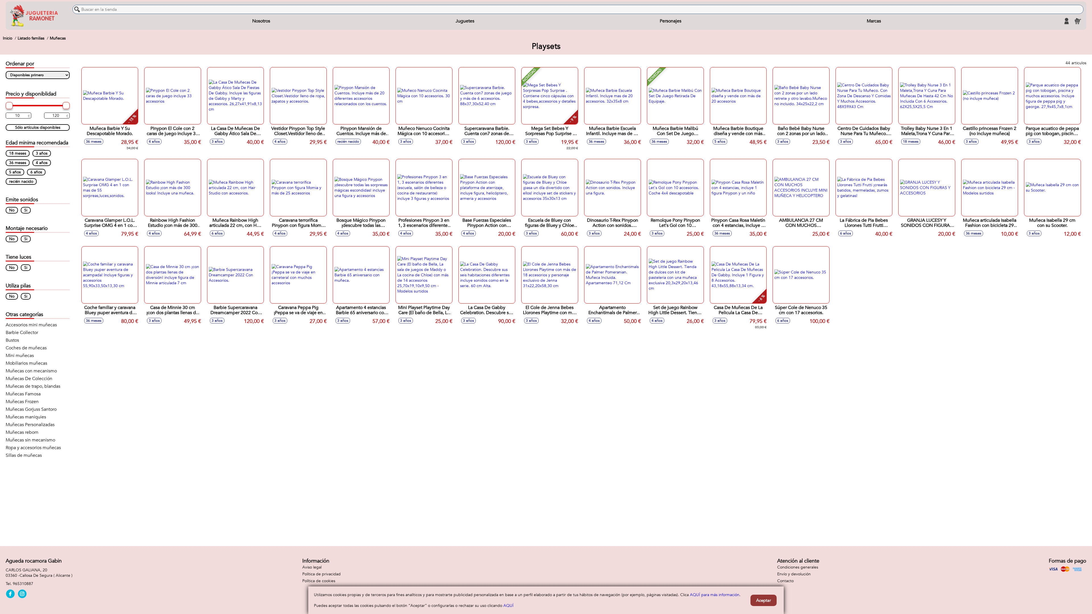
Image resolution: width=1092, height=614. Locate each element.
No (12, 210)
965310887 (23, 583)
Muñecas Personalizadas (30, 425)
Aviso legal (312, 567)
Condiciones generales (797, 567)
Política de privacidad (321, 574)
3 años (41, 153)
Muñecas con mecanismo (31, 371)
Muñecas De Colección (29, 379)
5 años (15, 172)
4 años (41, 162)
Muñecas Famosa (23, 394)
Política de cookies (318, 581)
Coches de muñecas (26, 348)
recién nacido (21, 181)
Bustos (12, 340)
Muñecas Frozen (22, 402)
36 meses (17, 162)
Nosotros (261, 21)
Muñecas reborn (22, 432)
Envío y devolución (794, 574)
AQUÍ (508, 605)
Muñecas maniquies (26, 417)
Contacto (785, 581)
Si (25, 210)
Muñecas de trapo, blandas (33, 386)
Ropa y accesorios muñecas (33, 448)
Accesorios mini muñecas (31, 325)
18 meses (17, 153)
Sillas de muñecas (24, 455)
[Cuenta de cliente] (1066, 21)
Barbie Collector (22, 332)
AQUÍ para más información (714, 595)
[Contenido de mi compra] (1077, 21)
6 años (36, 172)
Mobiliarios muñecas (26, 363)
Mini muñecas (20, 355)
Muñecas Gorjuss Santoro (31, 409)
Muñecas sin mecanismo (30, 440)
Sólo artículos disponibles (37, 127)
